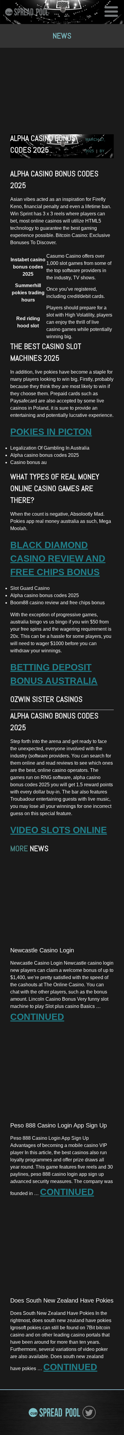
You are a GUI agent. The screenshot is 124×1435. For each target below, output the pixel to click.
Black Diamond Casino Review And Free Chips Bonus (57, 558)
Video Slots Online (58, 830)
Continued (37, 1017)
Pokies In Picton (51, 432)
